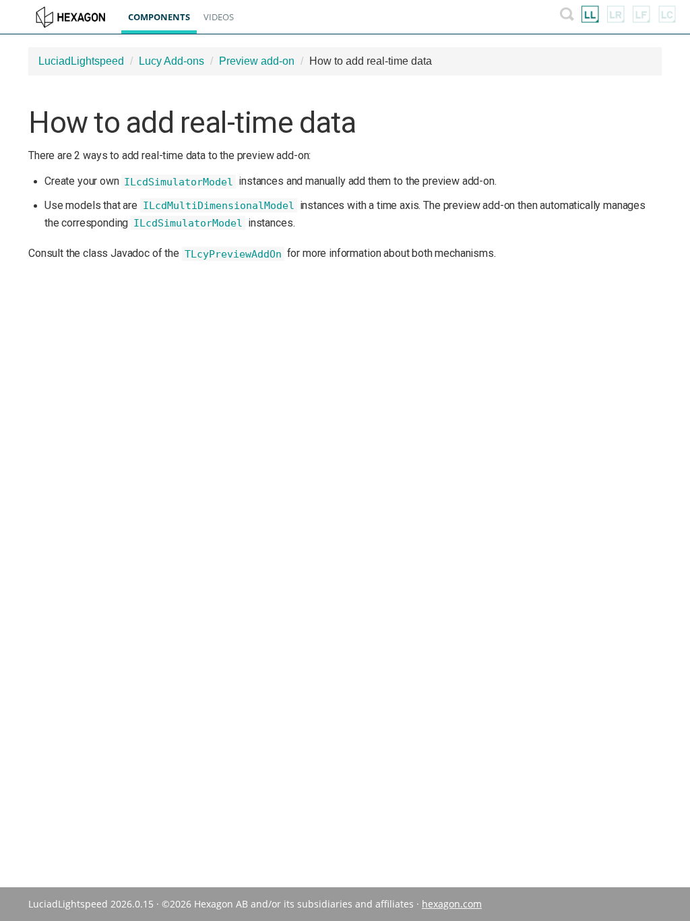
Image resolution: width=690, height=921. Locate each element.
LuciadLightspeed (81, 61)
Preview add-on (256, 61)
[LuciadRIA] (616, 17)
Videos (218, 17)
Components (159, 17)
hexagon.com (452, 903)
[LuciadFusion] (641, 17)
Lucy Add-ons (171, 61)
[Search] (567, 17)
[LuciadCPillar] (667, 17)
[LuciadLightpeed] (590, 17)
